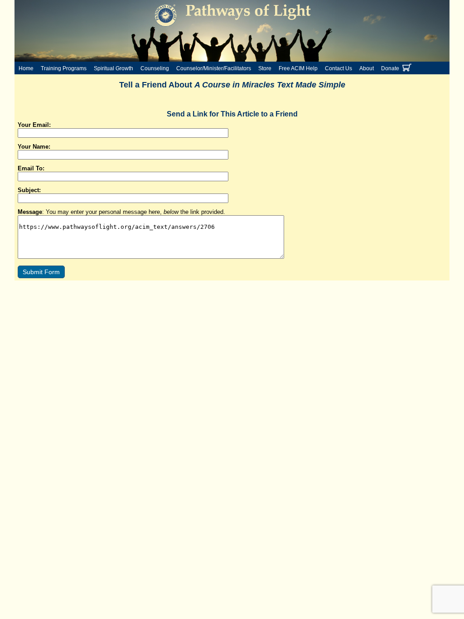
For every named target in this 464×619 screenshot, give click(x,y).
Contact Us (338, 68)
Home (26, 68)
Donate (390, 68)
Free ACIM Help (298, 68)
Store (264, 68)
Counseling (154, 68)
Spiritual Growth (113, 68)
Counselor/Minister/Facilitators (213, 68)
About (366, 68)
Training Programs (64, 68)
